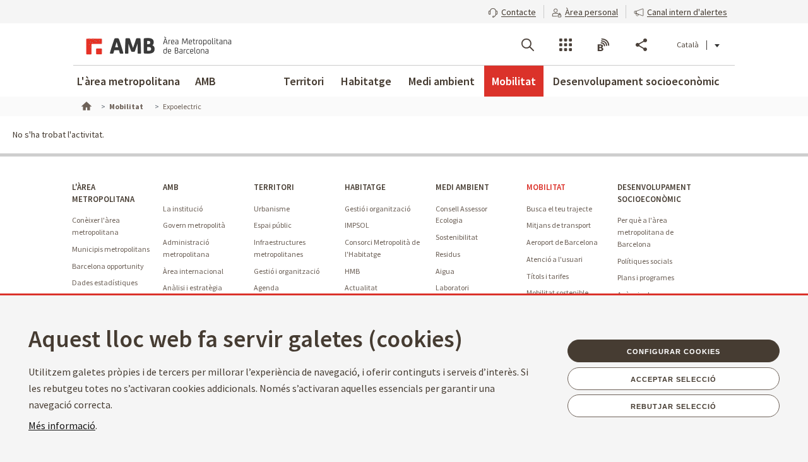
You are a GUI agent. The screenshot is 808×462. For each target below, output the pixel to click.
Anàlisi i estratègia (192, 287)
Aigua (445, 271)
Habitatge (366, 81)
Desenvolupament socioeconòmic (636, 81)
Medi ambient (441, 81)
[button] (512, 10)
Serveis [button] (566, 45)
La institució (183, 208)
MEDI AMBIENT (462, 187)
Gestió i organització (286, 271)
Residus (448, 254)
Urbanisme (272, 208)
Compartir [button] (641, 45)
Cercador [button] (528, 45)
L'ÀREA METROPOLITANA (103, 193)
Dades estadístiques (105, 282)
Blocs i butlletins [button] (603, 45)
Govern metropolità (194, 225)
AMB (205, 81)
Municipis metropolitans (111, 249)
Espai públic (273, 225)
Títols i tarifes (547, 276)
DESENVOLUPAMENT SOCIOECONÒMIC (654, 193)
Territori (303, 81)
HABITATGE (365, 187)
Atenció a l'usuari (554, 259)
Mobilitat (514, 81)
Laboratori (452, 287)
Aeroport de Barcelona (562, 242)
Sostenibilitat (457, 237)
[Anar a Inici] (85, 104)
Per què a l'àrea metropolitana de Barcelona (645, 231)
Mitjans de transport (558, 225)
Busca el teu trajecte (559, 208)
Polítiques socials (644, 261)
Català (688, 44)
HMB (352, 271)
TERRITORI (274, 187)
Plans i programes (645, 277)
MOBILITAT (546, 187)
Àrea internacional (193, 271)
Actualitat (361, 287)
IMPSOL (357, 225)
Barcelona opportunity (108, 266)
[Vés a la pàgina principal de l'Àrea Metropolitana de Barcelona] (156, 44)
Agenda (266, 287)
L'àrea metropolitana (128, 81)
